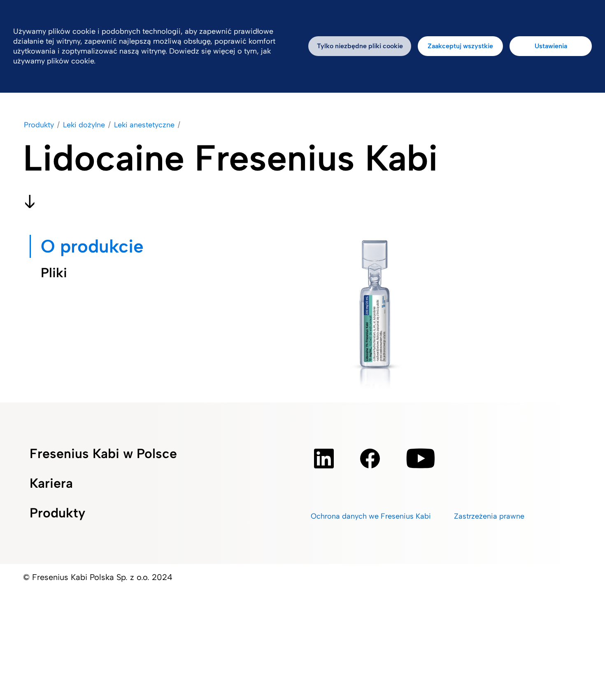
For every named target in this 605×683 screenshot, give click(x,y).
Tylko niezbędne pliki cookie (360, 46)
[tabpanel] (376, 317)
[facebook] (370, 458)
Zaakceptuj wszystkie (460, 46)
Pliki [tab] (54, 273)
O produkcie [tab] (92, 246)
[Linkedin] (324, 458)
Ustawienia (551, 46)
